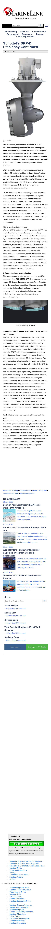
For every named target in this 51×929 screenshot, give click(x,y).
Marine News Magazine (19, 907)
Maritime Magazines (18, 914)
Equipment (27, 34)
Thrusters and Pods (11, 493)
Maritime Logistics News (19, 887)
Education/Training (10, 491)
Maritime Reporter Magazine (21, 905)
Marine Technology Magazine (21, 912)
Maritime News (16, 868)
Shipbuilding (11, 32)
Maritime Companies (18, 923)
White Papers (15, 916)
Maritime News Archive (19, 875)
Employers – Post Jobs (37, 647)
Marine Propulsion (27, 493)
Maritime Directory (17, 921)
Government (12, 34)
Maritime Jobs (15, 894)
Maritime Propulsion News (20, 901)
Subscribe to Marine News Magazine (24, 864)
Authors (13, 879)
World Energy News (18, 892)
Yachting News (16, 896)
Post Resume (15, 647)
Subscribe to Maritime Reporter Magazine (26, 861)
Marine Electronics (17, 899)
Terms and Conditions (18, 870)
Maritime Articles (16, 877)
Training (40, 34)
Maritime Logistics (17, 909)
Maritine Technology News (20, 890)
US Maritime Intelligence (19, 918)
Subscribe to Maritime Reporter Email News (27, 866)
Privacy (12, 872)
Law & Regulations (25, 37)
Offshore (24, 32)
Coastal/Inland (39, 32)
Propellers (43, 491)
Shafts (34, 491)
